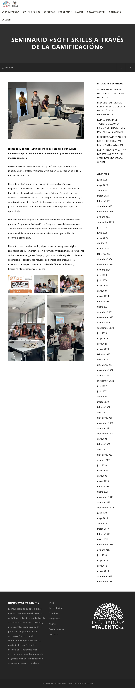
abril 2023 (102, 343)
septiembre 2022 (105, 380)
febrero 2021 (103, 444)
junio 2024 (102, 280)
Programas (54, 618)
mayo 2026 (102, 185)
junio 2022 (102, 391)
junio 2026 (102, 179)
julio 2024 (102, 275)
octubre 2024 (103, 269)
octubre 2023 (103, 322)
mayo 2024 (102, 285)
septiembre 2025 (105, 222)
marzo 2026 (103, 195)
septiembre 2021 (105, 433)
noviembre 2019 (105, 497)
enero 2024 (102, 306)
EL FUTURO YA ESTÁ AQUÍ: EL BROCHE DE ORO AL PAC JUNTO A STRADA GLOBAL (111, 141)
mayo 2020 (102, 470)
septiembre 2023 (105, 327)
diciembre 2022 (104, 364)
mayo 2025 (102, 238)
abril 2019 (102, 523)
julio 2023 (102, 333)
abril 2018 (102, 565)
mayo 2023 (102, 338)
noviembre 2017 (105, 581)
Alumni (52, 623)
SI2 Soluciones (87, 683)
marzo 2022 (103, 401)
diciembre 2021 (104, 417)
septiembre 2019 (105, 507)
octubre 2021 (103, 428)
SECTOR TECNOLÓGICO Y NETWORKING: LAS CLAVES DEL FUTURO (110, 93)
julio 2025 (102, 227)
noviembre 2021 (105, 423)
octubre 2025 (103, 216)
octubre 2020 (103, 460)
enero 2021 (102, 449)
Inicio (51, 602)
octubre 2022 (103, 375)
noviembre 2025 (105, 211)
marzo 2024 (103, 296)
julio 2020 (102, 465)
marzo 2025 (103, 248)
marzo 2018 (103, 571)
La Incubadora (56, 608)
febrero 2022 (103, 407)
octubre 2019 (103, 502)
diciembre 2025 (104, 206)
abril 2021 (102, 438)
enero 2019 (102, 539)
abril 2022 (102, 396)
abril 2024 (102, 290)
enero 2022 (102, 412)
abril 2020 (102, 475)
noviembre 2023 (105, 317)
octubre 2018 (103, 549)
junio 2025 (102, 232)
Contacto (53, 634)
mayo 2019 (102, 518)
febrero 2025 (103, 253)
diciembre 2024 (104, 259)
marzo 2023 (103, 349)
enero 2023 (102, 359)
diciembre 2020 (104, 454)
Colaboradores (56, 629)
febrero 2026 (103, 201)
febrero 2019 (103, 534)
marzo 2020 (103, 481)
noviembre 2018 (105, 544)
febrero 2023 (103, 354)
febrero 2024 (103, 301)
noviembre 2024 (105, 264)
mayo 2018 (102, 560)
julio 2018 (102, 555)
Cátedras (53, 613)
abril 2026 (102, 190)
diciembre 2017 (104, 576)
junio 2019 (102, 512)
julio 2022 (102, 386)
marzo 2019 (103, 528)
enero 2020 (102, 491)
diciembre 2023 (104, 312)
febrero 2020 (103, 486)
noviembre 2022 (105, 370)
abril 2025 (102, 243)
